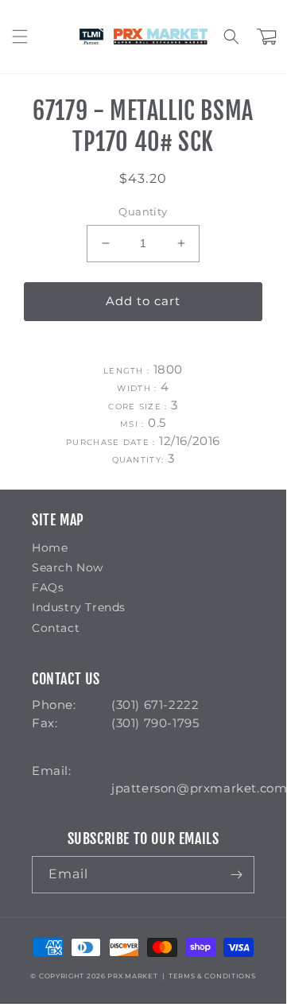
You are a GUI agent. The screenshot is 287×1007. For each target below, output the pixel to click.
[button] (19, 36)
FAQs (48, 587)
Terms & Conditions (212, 976)
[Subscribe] (236, 874)
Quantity (142, 211)
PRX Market (132, 976)
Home (50, 547)
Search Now (67, 567)
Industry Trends (79, 607)
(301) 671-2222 (155, 704)
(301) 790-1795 (155, 722)
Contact (56, 628)
